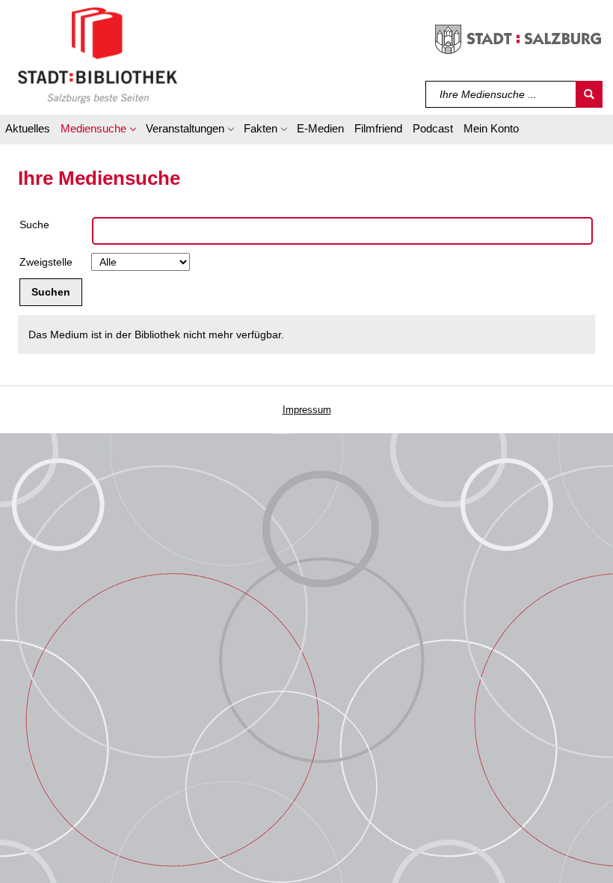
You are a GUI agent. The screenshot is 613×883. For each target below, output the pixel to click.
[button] (98, 130)
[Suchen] (589, 94)
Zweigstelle (46, 262)
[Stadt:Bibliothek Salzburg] (97, 55)
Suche (34, 224)
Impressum (307, 409)
